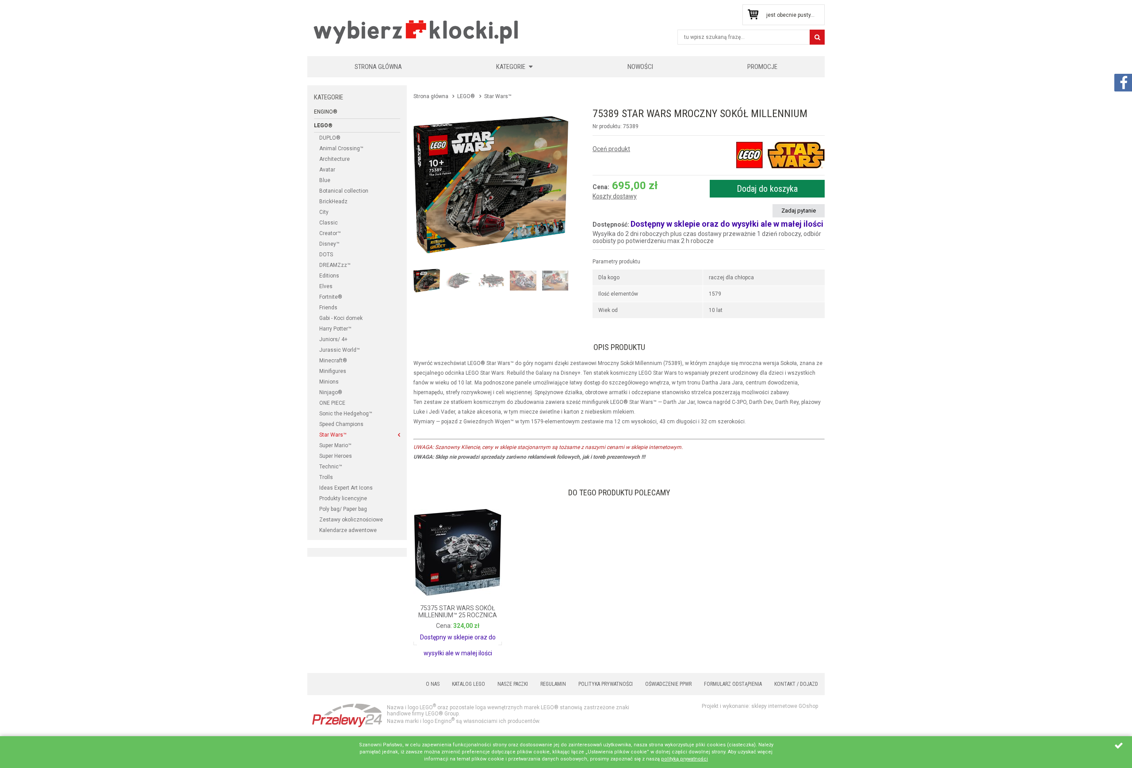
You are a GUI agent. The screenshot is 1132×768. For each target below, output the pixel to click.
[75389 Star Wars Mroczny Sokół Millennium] (490, 184)
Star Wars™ (333, 435)
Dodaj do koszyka (767, 188)
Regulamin (553, 684)
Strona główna (378, 67)
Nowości (640, 67)
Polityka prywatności (605, 684)
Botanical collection (343, 191)
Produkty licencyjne (343, 498)
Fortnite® (330, 297)
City (324, 212)
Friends (328, 307)
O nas (433, 684)
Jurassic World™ (339, 350)
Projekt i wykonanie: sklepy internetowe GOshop (760, 706)
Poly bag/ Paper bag (343, 509)
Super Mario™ (335, 445)
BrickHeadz (333, 201)
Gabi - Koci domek (341, 318)
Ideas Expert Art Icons (346, 488)
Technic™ (330, 467)
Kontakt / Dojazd (796, 684)
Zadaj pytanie (798, 210)
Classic (328, 223)
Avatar (327, 170)
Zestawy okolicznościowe (351, 520)
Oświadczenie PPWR (668, 684)
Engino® (325, 112)
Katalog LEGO (468, 684)
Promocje (762, 67)
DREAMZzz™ (335, 265)
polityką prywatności (684, 759)
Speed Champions (341, 424)
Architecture (334, 159)
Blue (324, 180)
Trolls (326, 477)
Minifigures (332, 371)
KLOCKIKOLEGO (416, 31)
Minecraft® (333, 360)
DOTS (326, 254)
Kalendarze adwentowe (348, 530)
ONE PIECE (332, 403)
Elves (326, 286)
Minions (329, 382)
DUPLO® (329, 138)
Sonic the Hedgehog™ (345, 414)
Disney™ (329, 244)
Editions (329, 276)
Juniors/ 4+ (333, 339)
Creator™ (330, 233)
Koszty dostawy (615, 196)
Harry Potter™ (335, 329)
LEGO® (323, 125)
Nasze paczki (512, 684)
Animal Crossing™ (341, 148)
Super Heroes (335, 456)
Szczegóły (438, 634)
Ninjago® (330, 392)
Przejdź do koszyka (753, 15)
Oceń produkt (611, 148)
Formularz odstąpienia (733, 684)
